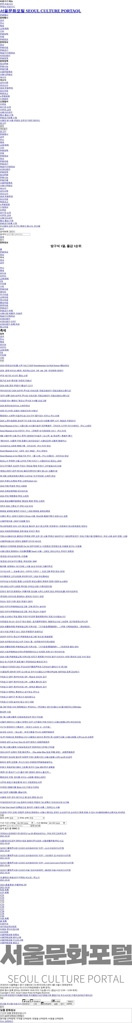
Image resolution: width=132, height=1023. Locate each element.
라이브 (3, 273)
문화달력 (4, 34)
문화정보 (4, 39)
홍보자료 (4, 302)
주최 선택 (24, 818)
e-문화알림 (5, 96)
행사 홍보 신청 (6, 115)
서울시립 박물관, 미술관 (11, 313)
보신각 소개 (5, 107)
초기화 (37, 826)
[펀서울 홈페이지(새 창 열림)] (20, 226)
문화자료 (4, 47)
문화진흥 (4, 69)
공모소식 (4, 85)
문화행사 (4, 15)
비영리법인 (5, 55)
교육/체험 (4, 28)
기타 (2, 31)
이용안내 (4, 924)
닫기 (2, 229)
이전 (2, 360)
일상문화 (4, 64)
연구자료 (4, 294)
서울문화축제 (6, 72)
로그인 (3, 123)
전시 (2, 23)
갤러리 (3, 292)
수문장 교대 (5, 110)
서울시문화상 (6, 74)
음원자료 (4, 305)
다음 (2, 815)
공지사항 (4, 82)
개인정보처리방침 (8, 926)
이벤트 (3, 104)
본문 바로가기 (6, 4)
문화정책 (4, 58)
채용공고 (4, 93)
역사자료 (4, 300)
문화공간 (4, 50)
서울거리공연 (6, 112)
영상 (2, 45)
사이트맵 (4, 932)
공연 (2, 20)
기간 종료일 (41, 823)
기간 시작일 (10, 823)
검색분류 (4, 231)
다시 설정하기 (6, 1021)
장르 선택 (4, 818)
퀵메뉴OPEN (70, 1003)
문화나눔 (4, 66)
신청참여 (4, 99)
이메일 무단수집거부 (9, 929)
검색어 (3, 234)
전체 (2, 37)
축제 (2, 26)
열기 (12, 1016)
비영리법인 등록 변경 (10, 324)
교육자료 (4, 297)
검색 (2, 237)
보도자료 (4, 91)
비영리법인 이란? (8, 321)
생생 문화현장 (6, 88)
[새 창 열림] (46, 995)
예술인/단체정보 (7, 53)
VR (1, 281)
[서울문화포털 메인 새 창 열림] (66, 981)
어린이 (3, 276)
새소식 (3, 77)
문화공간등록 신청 (8, 118)
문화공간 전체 (6, 311)
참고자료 (4, 327)
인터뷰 (3, 284)
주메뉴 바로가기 (7, 7)
